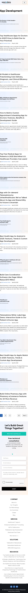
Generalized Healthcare (14, 545)
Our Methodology (14, 507)
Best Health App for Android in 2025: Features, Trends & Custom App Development (13, 238)
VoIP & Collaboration (14, 527)
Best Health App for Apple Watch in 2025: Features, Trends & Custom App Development (14, 357)
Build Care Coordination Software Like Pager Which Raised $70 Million (11, 277)
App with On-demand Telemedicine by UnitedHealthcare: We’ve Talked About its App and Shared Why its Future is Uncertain (13, 197)
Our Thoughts (14, 505)
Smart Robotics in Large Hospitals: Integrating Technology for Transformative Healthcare (14, 569)
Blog (14, 515)
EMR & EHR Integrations (14, 548)
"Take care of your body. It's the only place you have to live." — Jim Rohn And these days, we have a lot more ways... (13, 248)
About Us (14, 502)
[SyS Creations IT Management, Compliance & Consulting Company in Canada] (6, 2)
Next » (24, 415)
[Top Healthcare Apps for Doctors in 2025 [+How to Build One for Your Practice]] (14, 23)
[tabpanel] (14, 444)
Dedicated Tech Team (14, 532)
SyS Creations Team (5, 43)
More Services (13, 535)
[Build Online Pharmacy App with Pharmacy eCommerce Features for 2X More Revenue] (14, 381)
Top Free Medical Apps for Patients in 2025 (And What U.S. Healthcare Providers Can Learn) (13, 156)
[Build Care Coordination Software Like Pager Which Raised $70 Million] (14, 262)
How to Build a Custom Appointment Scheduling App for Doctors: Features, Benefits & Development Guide (14, 575)
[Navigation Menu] (24, 2)
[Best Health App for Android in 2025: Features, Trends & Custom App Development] (14, 224)
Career (14, 512)
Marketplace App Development (14, 530)
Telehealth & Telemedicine (14, 543)
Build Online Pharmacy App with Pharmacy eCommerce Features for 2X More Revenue (13, 396)
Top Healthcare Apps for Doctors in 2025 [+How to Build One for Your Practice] (13, 38)
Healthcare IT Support (14, 522)
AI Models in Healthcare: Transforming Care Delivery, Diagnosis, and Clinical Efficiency (13, 76)
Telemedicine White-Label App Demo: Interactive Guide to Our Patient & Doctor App (13, 317)
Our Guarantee (14, 510)
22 (18, 415)
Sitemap (18, 591)
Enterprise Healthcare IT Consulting (14, 525)
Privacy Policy (11, 591)
